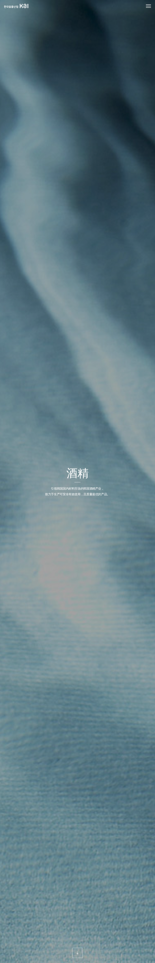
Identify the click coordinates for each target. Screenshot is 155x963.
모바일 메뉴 (148, 6)
